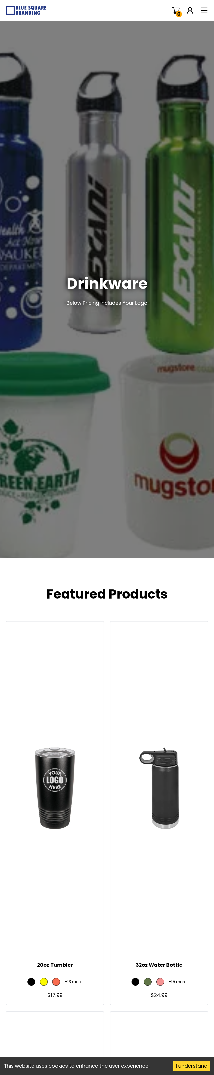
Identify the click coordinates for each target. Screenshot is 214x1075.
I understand (191, 1066)
